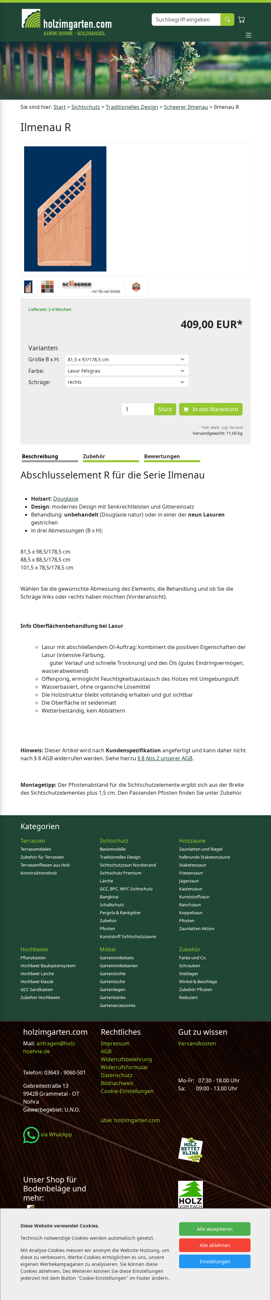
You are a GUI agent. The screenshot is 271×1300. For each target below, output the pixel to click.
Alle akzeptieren (215, 1229)
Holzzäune (192, 840)
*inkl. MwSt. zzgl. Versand (222, 427)
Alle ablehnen (215, 1245)
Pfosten (107, 928)
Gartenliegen (112, 989)
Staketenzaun (192, 865)
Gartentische (112, 981)
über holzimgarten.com (130, 1120)
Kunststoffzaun (194, 897)
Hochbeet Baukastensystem (48, 966)
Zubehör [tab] (94, 456)
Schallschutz (112, 905)
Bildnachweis (118, 1083)
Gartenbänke (113, 997)
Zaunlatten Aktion (196, 928)
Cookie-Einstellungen (127, 1091)
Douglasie (65, 498)
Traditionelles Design (132, 107)
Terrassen (32, 840)
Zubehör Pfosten (195, 989)
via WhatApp (55, 1134)
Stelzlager (188, 973)
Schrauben (189, 966)
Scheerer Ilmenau (186, 107)
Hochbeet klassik (37, 981)
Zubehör (108, 921)
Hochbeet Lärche (37, 973)
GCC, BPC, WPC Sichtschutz (126, 889)
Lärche (106, 881)
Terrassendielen (35, 849)
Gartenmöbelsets (117, 958)
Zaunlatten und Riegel (200, 849)
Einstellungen (215, 1261)
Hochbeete (34, 949)
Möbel (108, 949)
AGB (106, 1051)
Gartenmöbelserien (119, 966)
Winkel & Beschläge (198, 981)
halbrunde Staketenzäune (204, 857)
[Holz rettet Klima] (190, 1149)
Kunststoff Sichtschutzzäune (128, 936)
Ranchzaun (190, 905)
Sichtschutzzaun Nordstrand (128, 865)
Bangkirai (109, 897)
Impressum (115, 1043)
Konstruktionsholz (38, 873)
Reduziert (188, 997)
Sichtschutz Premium (120, 873)
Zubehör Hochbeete (40, 997)
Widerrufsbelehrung (126, 1059)
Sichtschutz (85, 107)
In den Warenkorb (214, 409)
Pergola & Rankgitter (120, 913)
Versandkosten (197, 1043)
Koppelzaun (191, 913)
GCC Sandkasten (36, 989)
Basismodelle (113, 849)
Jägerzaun (189, 881)
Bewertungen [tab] (162, 456)
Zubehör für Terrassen (42, 857)
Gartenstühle (113, 973)
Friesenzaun (191, 873)
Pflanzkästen (33, 958)
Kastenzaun (190, 889)
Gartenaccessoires (118, 1005)
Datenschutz (117, 1075)
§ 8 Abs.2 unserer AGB (164, 758)
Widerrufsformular (124, 1067)
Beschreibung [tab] (40, 456)
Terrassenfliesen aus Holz (45, 865)
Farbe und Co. (193, 958)
